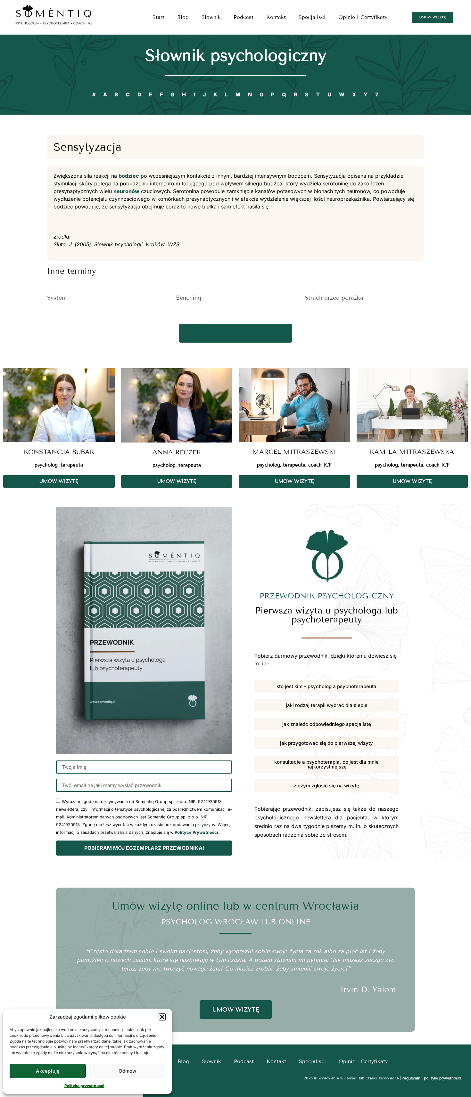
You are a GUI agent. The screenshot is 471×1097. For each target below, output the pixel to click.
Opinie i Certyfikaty (362, 17)
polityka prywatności (442, 1078)
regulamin (411, 1078)
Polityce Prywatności (196, 832)
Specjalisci (312, 17)
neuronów (126, 191)
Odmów (127, 1071)
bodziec (129, 176)
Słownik (211, 17)
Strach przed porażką (334, 297)
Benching (188, 297)
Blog (183, 17)
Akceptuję (48, 1071)
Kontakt (276, 17)
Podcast (243, 17)
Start (158, 17)
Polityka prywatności (84, 1085)
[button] (162, 1017)
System (57, 297)
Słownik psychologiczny (235, 55)
